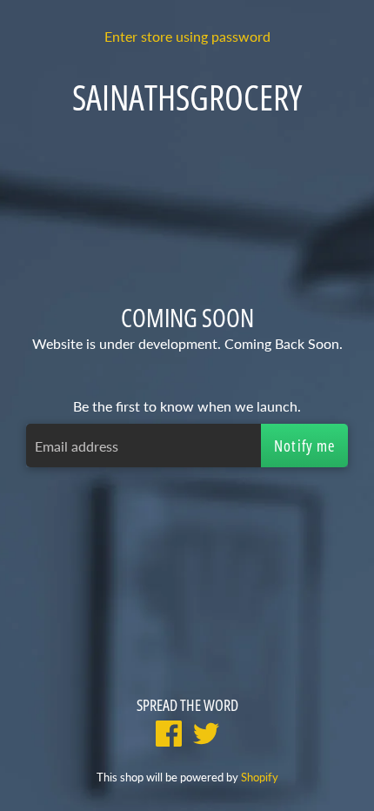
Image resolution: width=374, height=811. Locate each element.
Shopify (259, 777)
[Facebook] (168, 736)
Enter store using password (187, 36)
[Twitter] (206, 736)
